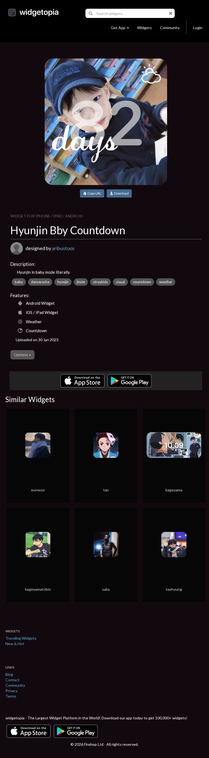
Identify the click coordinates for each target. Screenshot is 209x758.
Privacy (11, 690)
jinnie (81, 282)
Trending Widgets (20, 638)
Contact (12, 679)
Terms (10, 696)
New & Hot (14, 643)
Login (197, 27)
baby (19, 282)
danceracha (40, 282)
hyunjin (63, 282)
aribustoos (63, 248)
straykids (100, 282)
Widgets (144, 27)
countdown (142, 282)
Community (170, 27)
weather (165, 282)
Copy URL (93, 193)
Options (21, 354)
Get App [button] (118, 27)
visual (120, 282)
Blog (9, 674)
